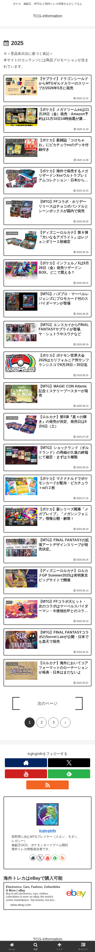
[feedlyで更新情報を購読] (69, 773)
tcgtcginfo (47, 831)
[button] (86, 695)
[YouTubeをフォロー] (26, 773)
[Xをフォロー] (69, 762)
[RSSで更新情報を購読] (47, 784)
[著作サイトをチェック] (26, 762)
